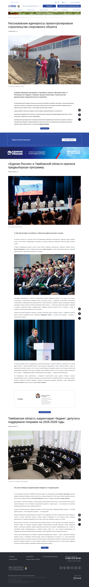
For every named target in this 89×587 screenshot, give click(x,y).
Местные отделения (44, 9)
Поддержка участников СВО (44, 13)
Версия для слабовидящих (75, 2)
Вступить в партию (76, 9)
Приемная (55, 9)
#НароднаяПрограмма (44, 412)
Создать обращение (69, 139)
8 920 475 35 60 (73, 558)
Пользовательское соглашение (15, 579)
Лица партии (19, 9)
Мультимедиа (65, 9)
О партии (10, 9)
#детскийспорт (45, 128)
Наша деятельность (31, 9)
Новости (24, 17)
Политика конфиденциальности (15, 580)
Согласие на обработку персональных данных (18, 582)
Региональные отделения (50, 556)
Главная (9, 17)
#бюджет (45, 547)
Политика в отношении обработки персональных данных (20, 581)
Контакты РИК (13, 559)
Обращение (49, 6)
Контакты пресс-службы (33, 559)
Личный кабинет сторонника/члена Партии (69, 6)
